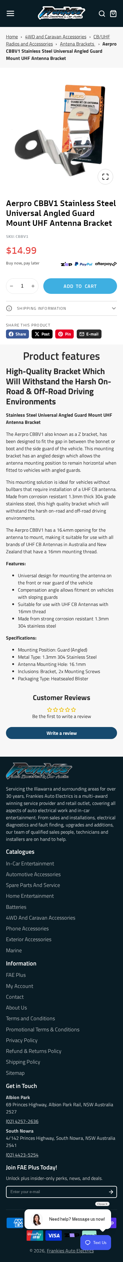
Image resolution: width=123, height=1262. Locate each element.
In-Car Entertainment (30, 863)
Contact (15, 997)
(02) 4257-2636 (22, 1121)
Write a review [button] (62, 733)
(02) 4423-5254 (22, 1154)
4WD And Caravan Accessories (40, 918)
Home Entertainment (30, 896)
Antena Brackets (77, 43)
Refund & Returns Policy (33, 1051)
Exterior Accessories (28, 939)
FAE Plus (16, 975)
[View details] (39, 771)
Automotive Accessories (33, 874)
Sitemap (15, 1073)
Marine (14, 950)
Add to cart (80, 286)
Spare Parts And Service (33, 885)
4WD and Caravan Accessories (55, 36)
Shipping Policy (23, 1062)
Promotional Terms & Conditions (42, 1029)
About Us (16, 1008)
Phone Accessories (27, 928)
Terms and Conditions (30, 1018)
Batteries (16, 907)
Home (12, 36)
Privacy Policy (22, 1040)
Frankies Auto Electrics (70, 1250)
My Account (19, 986)
